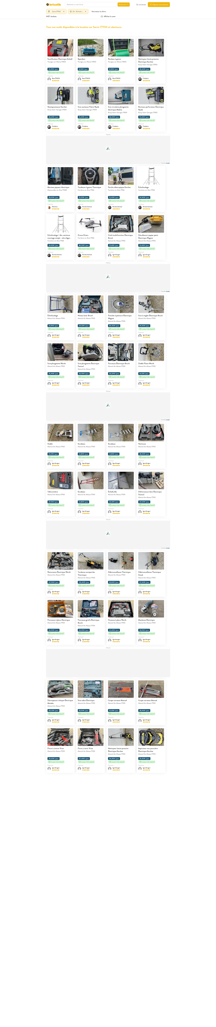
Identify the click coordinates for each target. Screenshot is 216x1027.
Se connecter (141, 4)
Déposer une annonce (160, 4)
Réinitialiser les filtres (99, 11)
